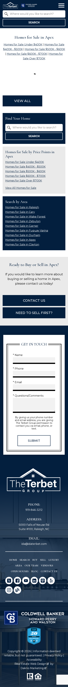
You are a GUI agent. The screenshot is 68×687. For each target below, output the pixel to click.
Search (34, 22)
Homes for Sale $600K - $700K (27, 53)
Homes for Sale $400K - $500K (25, 166)
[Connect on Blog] (17, 590)
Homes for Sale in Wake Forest (25, 216)
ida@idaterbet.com (34, 543)
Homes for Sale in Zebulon (22, 221)
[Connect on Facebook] (17, 580)
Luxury (54, 560)
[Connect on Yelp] (51, 580)
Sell (43, 560)
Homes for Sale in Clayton (22, 244)
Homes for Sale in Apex (20, 239)
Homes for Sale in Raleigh (22, 207)
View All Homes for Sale (20, 188)
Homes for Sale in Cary (20, 212)
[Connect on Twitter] (9, 580)
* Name (18, 355)
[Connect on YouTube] (26, 580)
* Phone (18, 368)
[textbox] (36, 14)
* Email (17, 382)
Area (18, 565)
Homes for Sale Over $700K (23, 180)
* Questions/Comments (28, 395)
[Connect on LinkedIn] (34, 580)
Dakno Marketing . (34, 668)
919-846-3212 (34, 509)
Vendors (47, 565)
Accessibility (34, 659)
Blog (34, 571)
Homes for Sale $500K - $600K (45, 49)
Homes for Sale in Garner (21, 226)
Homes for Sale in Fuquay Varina (26, 230)
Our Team (31, 565)
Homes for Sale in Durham (22, 235)
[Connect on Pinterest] (42, 580)
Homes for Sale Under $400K (23, 44)
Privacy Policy (53, 655)
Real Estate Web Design (31, 663)
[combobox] (34, 14)
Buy (34, 560)
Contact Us (49, 571)
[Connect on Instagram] (9, 590)
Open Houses (20, 571)
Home (13, 560)
